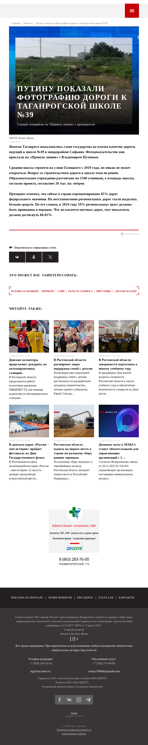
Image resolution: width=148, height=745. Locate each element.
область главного (80, 291)
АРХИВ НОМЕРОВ (60, 597)
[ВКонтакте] (17, 257)
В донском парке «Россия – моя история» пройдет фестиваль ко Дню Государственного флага (29, 451)
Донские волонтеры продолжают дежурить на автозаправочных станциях (28, 366)
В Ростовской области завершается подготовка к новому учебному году (118, 364)
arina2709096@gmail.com (104, 671)
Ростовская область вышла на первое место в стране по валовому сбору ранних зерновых (73, 451)
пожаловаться (131, 233)
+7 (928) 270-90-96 (104, 663)
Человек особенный (24, 291)
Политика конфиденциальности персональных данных (74, 732)
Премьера (48, 291)
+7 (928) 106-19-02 (40, 663)
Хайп (61, 291)
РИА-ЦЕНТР (85, 597)
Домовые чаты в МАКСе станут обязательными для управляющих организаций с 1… (118, 451)
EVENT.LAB (105, 597)
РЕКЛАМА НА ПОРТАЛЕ (27, 597)
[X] (50, 257)
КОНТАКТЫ (126, 597)
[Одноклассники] (34, 257)
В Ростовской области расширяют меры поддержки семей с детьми (73, 364)
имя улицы (103, 291)
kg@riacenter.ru (41, 671)
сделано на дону (126, 291)
